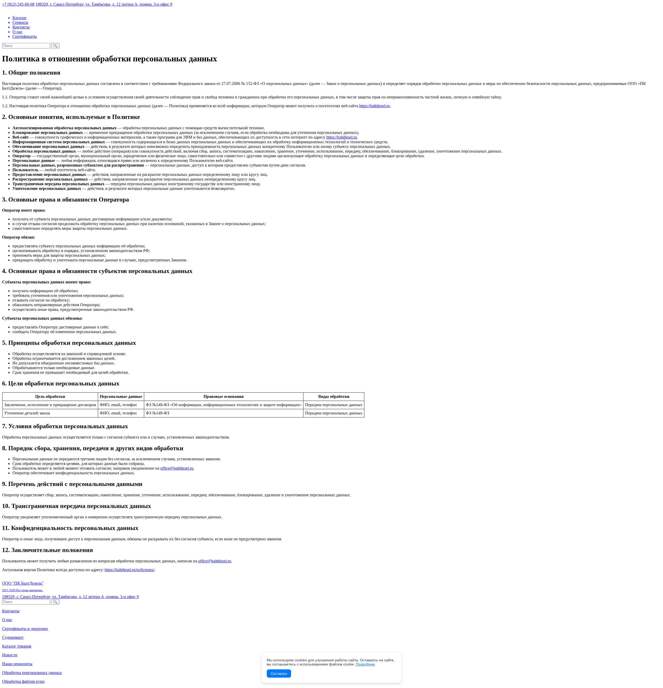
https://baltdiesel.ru (374, 106)
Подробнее (365, 664)
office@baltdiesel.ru (176, 468)
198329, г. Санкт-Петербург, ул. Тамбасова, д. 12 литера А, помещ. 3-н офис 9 (103, 4)
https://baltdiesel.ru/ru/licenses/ (129, 570)
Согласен (279, 673)
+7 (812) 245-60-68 (18, 4)
